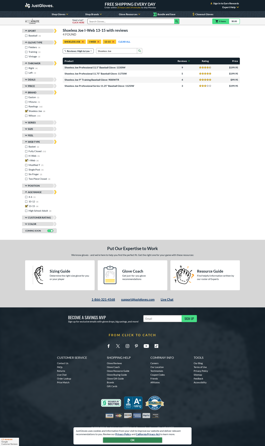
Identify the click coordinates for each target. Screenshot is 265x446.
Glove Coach (113, 367)
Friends (154, 378)
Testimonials (156, 370)
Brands (110, 382)
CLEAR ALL (124, 41)
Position (34, 185)
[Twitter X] (118, 346)
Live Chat (167, 299)
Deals (31, 79)
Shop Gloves (58, 14)
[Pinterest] (136, 346)
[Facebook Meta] (108, 346)
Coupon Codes (157, 374)
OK (133, 440)
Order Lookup (64, 378)
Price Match (63, 382)
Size (30, 128)
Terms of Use (200, 367)
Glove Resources (128, 14)
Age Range (35, 192)
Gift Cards (112, 386)
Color (32, 223)
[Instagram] (127, 346)
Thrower (34, 63)
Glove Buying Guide (117, 374)
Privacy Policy (123, 434)
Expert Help (229, 7)
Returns (61, 370)
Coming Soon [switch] (33, 230)
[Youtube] (146, 346)
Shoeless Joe (72, 41)
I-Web (92, 41)
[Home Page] (39, 5)
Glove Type (35, 42)
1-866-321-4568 (103, 299)
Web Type (34, 141)
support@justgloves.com (138, 299)
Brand (32, 92)
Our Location (157, 367)
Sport (32, 30)
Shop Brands (92, 14)
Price (31, 85)
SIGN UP (189, 318)
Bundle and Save (165, 14)
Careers (154, 363)
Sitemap (198, 374)
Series (32, 122)
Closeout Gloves (204, 14)
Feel (30, 135)
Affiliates (155, 382)
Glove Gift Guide (115, 378)
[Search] (176, 21)
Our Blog (198, 363)
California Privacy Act (148, 434)
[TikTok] (156, 346)
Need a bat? (78, 21)
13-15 (107, 41)
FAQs (60, 367)
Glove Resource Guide (118, 370)
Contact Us (62, 363)
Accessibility (200, 382)
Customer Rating (39, 217)
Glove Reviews (114, 363)
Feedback (198, 378)
